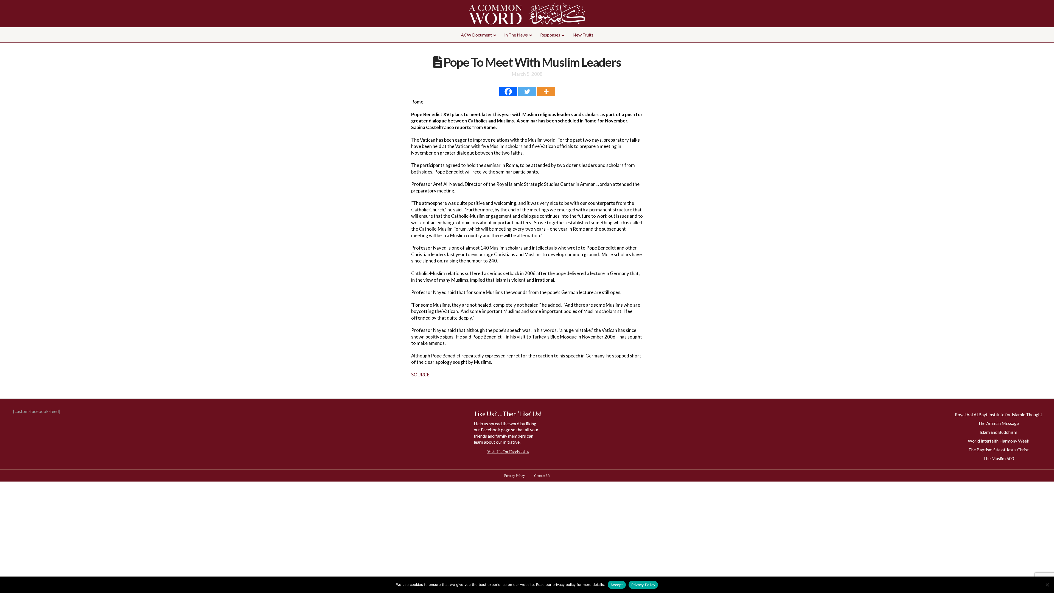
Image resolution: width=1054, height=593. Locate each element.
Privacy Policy (643, 585)
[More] (546, 91)
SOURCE (420, 374)
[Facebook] (508, 91)
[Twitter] (527, 91)
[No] (1047, 585)
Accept (616, 585)
